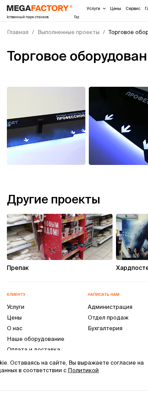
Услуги (93, 8)
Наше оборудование (35, 339)
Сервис (133, 8)
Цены (115, 8)
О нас (14, 328)
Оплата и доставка (33, 349)
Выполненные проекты (68, 32)
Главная (18, 32)
